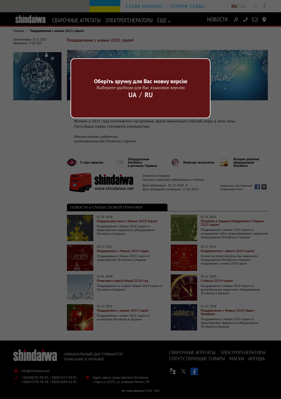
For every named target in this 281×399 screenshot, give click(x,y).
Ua (132, 94)
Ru (149, 94)
